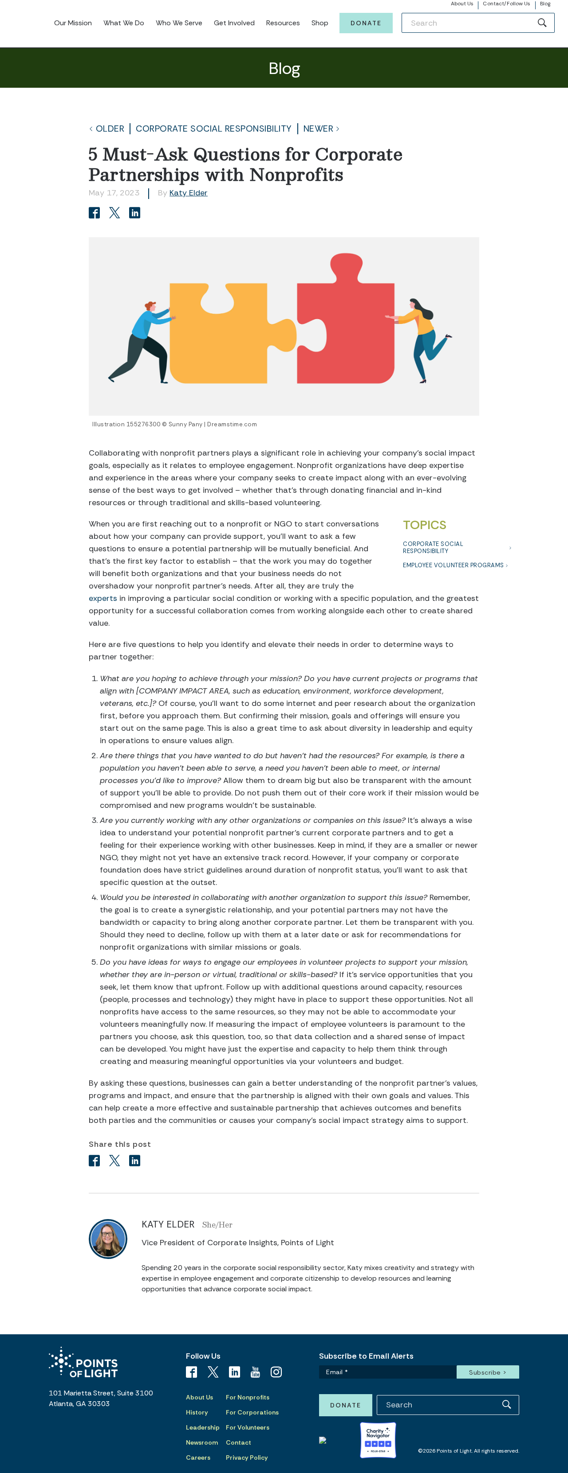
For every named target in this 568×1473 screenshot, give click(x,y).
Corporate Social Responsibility (214, 128)
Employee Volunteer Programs (453, 565)
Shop (320, 22)
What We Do (123, 22)
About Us (462, 3)
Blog (545, 3)
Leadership (203, 1427)
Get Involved (234, 22)
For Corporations (252, 1412)
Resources (283, 22)
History (197, 1412)
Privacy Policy (247, 1457)
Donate (366, 23)
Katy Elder (189, 192)
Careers (198, 1457)
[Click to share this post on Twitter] (116, 214)
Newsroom (202, 1442)
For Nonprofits (247, 1397)
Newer (319, 128)
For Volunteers (247, 1427)
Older (110, 128)
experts (103, 598)
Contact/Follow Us (506, 3)
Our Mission (73, 22)
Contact (238, 1442)
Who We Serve (179, 22)
